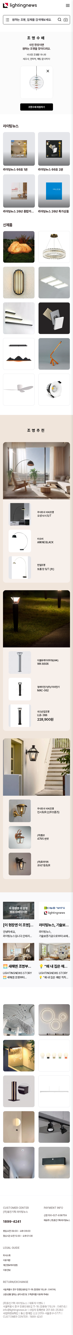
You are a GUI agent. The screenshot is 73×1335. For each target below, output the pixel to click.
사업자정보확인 (10, 1313)
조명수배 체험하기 (36, 107)
